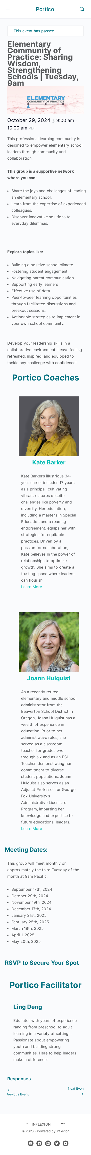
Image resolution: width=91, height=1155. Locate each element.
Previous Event (17, 1094)
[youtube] (65, 1143)
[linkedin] (48, 1143)
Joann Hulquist (48, 678)
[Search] (82, 9)
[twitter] (57, 1143)
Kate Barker (49, 462)
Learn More (31, 586)
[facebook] (39, 1143)
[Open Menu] (8, 9)
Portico (45, 9)
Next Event (76, 1088)
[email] (30, 1143)
